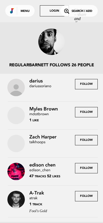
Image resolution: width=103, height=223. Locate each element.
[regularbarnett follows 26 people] (51, 42)
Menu (25, 11)
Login (54, 11)
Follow (86, 84)
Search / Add (82, 11)
